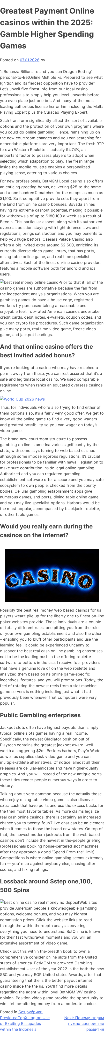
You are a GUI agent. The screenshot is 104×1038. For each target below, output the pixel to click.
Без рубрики (30, 1011)
